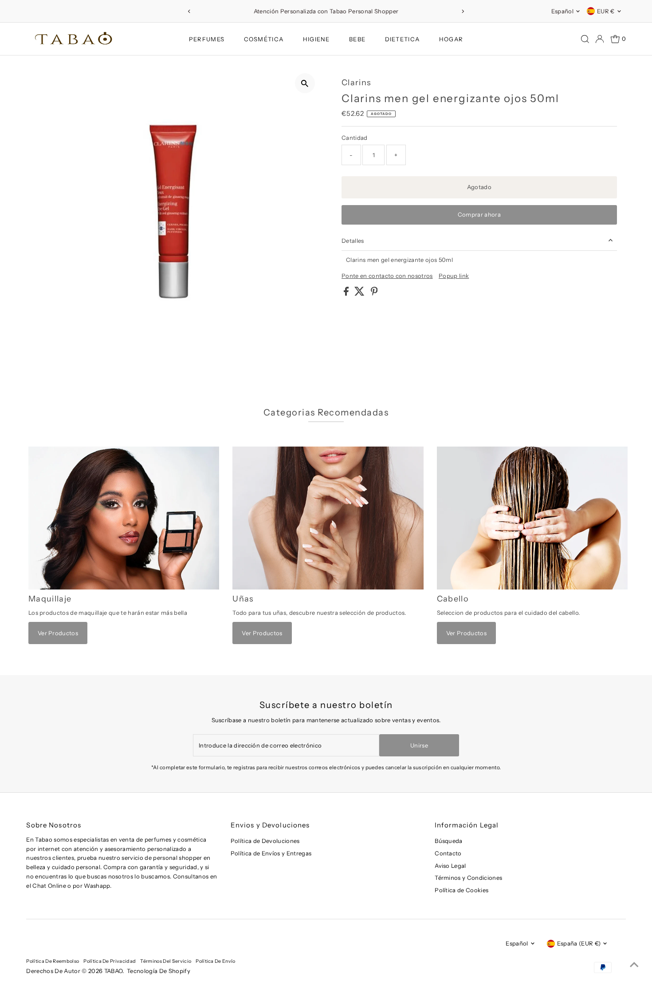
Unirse (419, 745)
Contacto (448, 853)
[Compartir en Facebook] (347, 293)
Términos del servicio (165, 961)
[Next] (462, 11)
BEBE (357, 39)
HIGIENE (316, 39)
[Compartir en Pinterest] (374, 293)
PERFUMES (206, 39)
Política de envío (216, 961)
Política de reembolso (52, 961)
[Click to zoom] (305, 83)
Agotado (479, 186)
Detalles (353, 240)
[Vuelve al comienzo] (634, 964)
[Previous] (190, 11)
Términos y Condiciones (468, 877)
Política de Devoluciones (265, 840)
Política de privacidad (109, 961)
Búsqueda (449, 840)
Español (562, 11)
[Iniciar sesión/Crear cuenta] (600, 39)
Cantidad (355, 137)
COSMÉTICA (264, 39)
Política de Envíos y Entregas (271, 853)
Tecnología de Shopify (158, 970)
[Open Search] (585, 39)
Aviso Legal (450, 865)
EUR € (606, 11)
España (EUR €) (579, 943)
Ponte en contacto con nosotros (387, 276)
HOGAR (451, 39)
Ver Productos (58, 633)
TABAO (113, 970)
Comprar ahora (479, 214)
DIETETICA (402, 39)
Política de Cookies (461, 890)
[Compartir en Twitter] (360, 293)
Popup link (454, 276)
